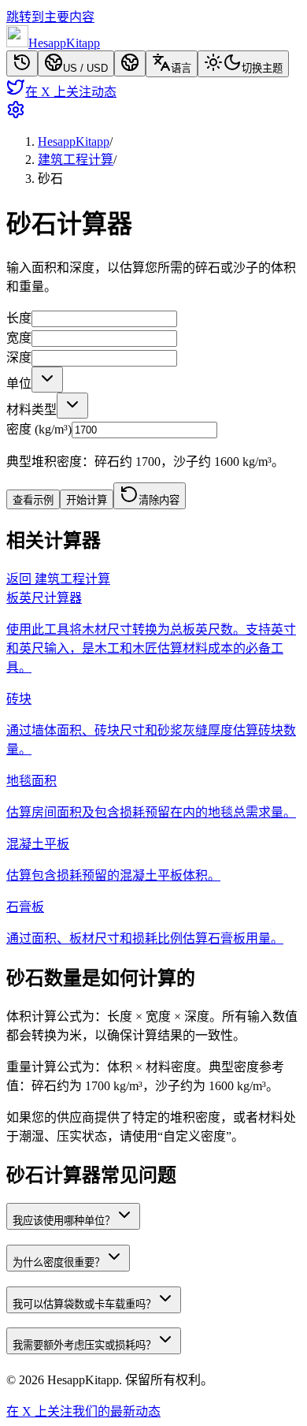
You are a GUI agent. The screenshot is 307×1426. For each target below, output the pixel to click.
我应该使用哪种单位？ (64, 1221)
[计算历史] (22, 63)
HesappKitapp (73, 141)
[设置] (153, 111)
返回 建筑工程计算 (58, 579)
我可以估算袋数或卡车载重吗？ (84, 1304)
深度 (18, 357)
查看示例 (33, 500)
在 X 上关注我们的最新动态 (83, 1411)
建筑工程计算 (75, 159)
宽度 (18, 337)
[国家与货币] (130, 63)
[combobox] (47, 380)
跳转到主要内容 (50, 17)
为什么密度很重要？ (59, 1262)
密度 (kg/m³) (39, 429)
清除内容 (159, 500)
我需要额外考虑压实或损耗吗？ (84, 1345)
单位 (18, 383)
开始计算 (86, 500)
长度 (18, 318)
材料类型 (31, 409)
